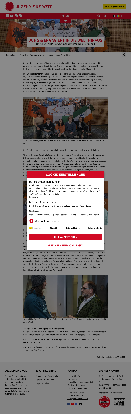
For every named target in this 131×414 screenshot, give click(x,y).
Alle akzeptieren (65, 237)
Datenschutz (34, 197)
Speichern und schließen (65, 245)
